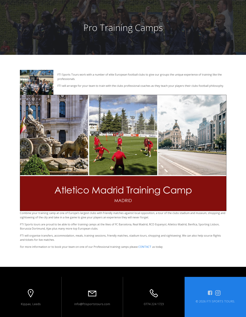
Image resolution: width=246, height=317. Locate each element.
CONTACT (144, 247)
